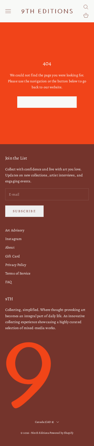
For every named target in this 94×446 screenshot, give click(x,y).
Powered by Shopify (61, 433)
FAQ (8, 281)
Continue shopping (47, 102)
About (10, 247)
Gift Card (12, 256)
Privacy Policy (15, 264)
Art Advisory (14, 230)
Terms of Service (17, 273)
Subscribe (24, 211)
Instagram (13, 238)
